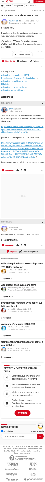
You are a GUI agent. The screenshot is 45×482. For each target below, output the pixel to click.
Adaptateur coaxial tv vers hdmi (14, 81)
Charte (13, 451)
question (41, 1)
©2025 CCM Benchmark (22, 453)
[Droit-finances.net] (33, 469)
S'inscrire (22, 413)
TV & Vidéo (30, 6)
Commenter (9, 170)
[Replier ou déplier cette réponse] (42, 103)
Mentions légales (26, 451)
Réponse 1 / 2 (6, 103)
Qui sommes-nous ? (8, 446)
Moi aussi (24, 61)
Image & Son (18, 6)
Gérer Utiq (7, 451)
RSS (18, 451)
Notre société (26, 446)
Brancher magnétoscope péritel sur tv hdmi (18, 78)
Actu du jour (8, 431)
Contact (40, 446)
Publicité (34, 446)
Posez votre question (30, 252)
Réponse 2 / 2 (6, 222)
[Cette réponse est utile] (17, 170)
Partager (36, 61)
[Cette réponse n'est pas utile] (25, 170)
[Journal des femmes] (11, 464)
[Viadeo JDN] (33, 474)
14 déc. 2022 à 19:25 (28, 23)
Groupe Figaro (36, 451)
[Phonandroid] (33, 479)
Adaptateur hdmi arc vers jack (13, 87)
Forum (8, 6)
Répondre (14, 252)
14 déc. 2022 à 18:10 (15, 111)
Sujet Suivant (37, 11)
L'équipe (18, 446)
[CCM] (10, 1)
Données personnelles (19, 449)
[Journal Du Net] (33, 464)
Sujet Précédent (9, 11)
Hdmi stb (5, 84)
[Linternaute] (11, 469)
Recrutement (7, 449)
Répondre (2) (10, 61)
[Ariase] (11, 479)
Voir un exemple (37, 431)
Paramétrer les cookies (35, 449)
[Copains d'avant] (11, 474)
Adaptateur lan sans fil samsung (14, 90)
